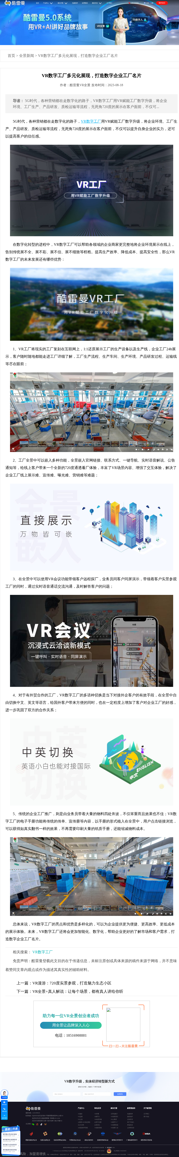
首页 (11, 56)
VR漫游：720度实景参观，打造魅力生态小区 (64, 983)
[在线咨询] (4, 1093)
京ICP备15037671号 (89, 1150)
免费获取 (120, 1094)
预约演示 (162, 3)
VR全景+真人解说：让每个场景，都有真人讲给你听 (70, 991)
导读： (18, 101)
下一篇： (24, 991)
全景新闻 (26, 56)
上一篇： (24, 983)
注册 (152, 3)
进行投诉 (109, 1147)
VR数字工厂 (42, 952)
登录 (147, 3)
